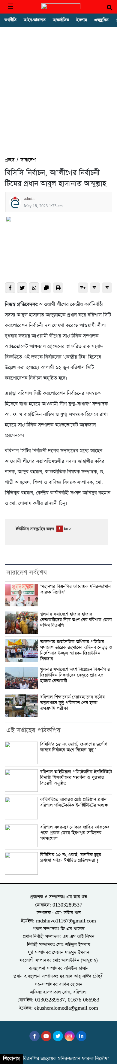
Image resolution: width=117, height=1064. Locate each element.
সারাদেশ (28, 160)
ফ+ (83, 288)
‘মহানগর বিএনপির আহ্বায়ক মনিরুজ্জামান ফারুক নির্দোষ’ (75, 589)
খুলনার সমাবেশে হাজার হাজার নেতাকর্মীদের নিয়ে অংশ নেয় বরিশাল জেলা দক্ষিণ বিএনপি (76, 619)
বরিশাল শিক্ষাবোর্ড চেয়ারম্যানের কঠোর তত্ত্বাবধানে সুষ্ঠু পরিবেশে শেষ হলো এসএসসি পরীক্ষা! (72, 702)
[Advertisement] (58, 94)
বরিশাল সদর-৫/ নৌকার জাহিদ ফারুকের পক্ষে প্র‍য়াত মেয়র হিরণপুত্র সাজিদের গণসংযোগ (75, 832)
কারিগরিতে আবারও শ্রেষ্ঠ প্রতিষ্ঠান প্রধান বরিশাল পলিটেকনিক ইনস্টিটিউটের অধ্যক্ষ (74, 802)
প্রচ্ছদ (9, 160)
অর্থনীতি (10, 20)
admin (29, 198)
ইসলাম (81, 20)
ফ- (95, 288)
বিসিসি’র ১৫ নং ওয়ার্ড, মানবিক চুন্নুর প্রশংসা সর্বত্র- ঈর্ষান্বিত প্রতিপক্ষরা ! (70, 858)
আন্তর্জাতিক (61, 20)
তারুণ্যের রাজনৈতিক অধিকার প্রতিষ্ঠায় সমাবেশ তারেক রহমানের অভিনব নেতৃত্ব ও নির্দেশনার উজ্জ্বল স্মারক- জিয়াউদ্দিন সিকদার (76, 650)
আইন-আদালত (35, 20)
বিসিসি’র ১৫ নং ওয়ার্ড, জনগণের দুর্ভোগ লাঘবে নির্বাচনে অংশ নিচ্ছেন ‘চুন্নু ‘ (73, 747)
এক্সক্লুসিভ (101, 20)
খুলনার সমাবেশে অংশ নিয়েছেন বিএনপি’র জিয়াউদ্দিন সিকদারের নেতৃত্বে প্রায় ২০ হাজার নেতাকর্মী (75, 675)
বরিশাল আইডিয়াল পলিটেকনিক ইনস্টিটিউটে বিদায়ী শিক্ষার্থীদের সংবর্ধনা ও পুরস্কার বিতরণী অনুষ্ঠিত (76, 777)
